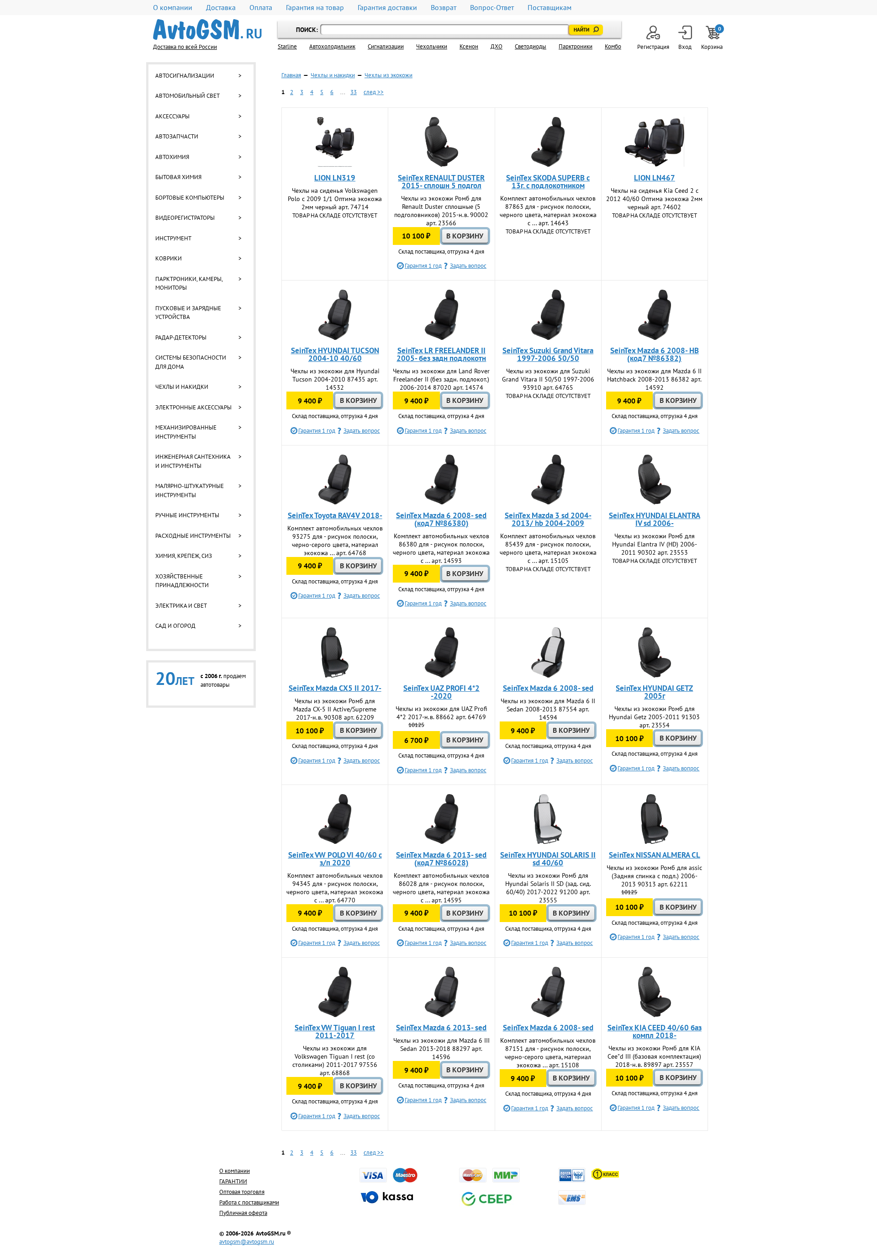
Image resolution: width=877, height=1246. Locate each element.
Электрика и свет (181, 606)
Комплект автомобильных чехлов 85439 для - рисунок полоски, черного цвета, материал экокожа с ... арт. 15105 (548, 548)
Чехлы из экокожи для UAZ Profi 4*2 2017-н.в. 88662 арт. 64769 (441, 713)
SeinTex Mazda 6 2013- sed (441, 1028)
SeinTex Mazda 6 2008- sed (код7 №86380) (441, 519)
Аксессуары (172, 116)
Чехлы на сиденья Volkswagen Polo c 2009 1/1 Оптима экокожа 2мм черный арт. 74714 (335, 198)
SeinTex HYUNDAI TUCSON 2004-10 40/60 (335, 354)
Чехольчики (431, 46)
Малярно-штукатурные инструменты (189, 490)
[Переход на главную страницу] (207, 29)
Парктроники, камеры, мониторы (188, 283)
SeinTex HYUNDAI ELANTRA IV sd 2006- (654, 519)
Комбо (613, 46)
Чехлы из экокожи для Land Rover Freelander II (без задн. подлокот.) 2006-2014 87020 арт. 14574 (441, 379)
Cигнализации (386, 46)
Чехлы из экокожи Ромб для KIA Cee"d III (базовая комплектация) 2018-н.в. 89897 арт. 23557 (654, 1056)
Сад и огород (175, 626)
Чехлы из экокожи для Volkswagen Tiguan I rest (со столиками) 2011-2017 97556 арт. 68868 (334, 1060)
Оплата (260, 7)
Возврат (443, 7)
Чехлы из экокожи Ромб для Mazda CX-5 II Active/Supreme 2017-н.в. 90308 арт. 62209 (334, 709)
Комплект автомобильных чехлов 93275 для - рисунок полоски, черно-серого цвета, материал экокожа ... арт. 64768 (335, 540)
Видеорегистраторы (185, 218)
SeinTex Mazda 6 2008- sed (548, 688)
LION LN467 (654, 178)
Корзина (712, 38)
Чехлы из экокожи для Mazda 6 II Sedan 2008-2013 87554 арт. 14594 (548, 709)
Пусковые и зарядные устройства (188, 312)
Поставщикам (549, 7)
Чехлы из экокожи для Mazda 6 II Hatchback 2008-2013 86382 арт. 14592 (654, 379)
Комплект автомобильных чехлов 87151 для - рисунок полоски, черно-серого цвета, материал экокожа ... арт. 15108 (548, 1052)
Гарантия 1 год (423, 266)
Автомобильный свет (187, 96)
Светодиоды (530, 46)
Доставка (221, 7)
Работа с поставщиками (249, 1202)
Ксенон (469, 46)
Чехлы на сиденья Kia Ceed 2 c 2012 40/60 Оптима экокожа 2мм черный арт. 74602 (654, 198)
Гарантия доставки (387, 7)
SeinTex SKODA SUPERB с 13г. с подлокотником (548, 182)
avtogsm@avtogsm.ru (246, 1242)
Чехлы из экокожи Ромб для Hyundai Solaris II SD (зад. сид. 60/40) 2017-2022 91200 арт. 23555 (548, 887)
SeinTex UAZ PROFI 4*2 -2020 (441, 692)
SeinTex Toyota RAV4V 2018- (335, 515)
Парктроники (575, 46)
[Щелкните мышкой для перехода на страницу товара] (334, 142)
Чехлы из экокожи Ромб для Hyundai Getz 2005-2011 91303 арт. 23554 (654, 717)
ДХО (496, 46)
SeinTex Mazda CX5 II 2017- (335, 688)
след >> (374, 92)
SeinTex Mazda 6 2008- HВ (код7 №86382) (654, 354)
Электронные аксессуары (193, 407)
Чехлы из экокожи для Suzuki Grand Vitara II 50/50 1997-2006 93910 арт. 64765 (548, 379)
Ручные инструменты (187, 515)
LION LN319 (334, 178)
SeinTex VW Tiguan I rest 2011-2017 (335, 1031)
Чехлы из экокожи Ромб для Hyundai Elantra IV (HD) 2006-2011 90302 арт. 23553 (654, 544)
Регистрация (653, 47)
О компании (172, 7)
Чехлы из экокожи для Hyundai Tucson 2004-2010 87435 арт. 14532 (335, 379)
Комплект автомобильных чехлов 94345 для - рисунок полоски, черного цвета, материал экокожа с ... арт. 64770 (334, 887)
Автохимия (172, 157)
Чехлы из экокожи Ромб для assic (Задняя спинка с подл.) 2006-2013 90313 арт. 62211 (654, 876)
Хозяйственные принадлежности (182, 581)
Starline (287, 46)
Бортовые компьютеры (189, 197)
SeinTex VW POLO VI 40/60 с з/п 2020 (335, 859)
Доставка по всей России (185, 47)
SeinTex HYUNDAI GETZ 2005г (654, 692)
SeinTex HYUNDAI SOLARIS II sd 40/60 (548, 859)
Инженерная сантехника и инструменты (192, 461)
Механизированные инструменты (186, 432)
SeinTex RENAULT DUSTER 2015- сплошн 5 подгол (441, 182)
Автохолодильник (332, 46)
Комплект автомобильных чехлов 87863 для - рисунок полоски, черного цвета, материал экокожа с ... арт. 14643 (548, 210)
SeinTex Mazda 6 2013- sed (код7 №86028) (441, 859)
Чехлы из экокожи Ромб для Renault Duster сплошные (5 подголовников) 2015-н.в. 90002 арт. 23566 (441, 210)
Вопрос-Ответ (492, 7)
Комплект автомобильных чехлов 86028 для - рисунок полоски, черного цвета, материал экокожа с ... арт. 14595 (441, 887)
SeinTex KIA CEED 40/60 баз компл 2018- (655, 1031)
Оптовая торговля (241, 1192)
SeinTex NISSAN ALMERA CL (654, 855)
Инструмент (173, 238)
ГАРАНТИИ (233, 1181)
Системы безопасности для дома (190, 362)
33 (353, 92)
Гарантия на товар (315, 7)
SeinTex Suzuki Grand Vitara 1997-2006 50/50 (547, 354)
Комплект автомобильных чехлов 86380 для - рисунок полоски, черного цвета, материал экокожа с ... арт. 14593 (441, 548)
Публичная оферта (243, 1213)
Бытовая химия (178, 177)
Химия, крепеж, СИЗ (183, 556)
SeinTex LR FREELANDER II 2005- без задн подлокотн (441, 354)
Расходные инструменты (193, 536)
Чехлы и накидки (181, 387)
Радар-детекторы (180, 337)
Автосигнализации (184, 76)
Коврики (168, 258)
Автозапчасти (176, 136)
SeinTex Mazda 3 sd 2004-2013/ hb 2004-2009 (548, 519)
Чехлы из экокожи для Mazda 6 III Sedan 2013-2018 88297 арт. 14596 (441, 1048)
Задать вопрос (468, 266)
